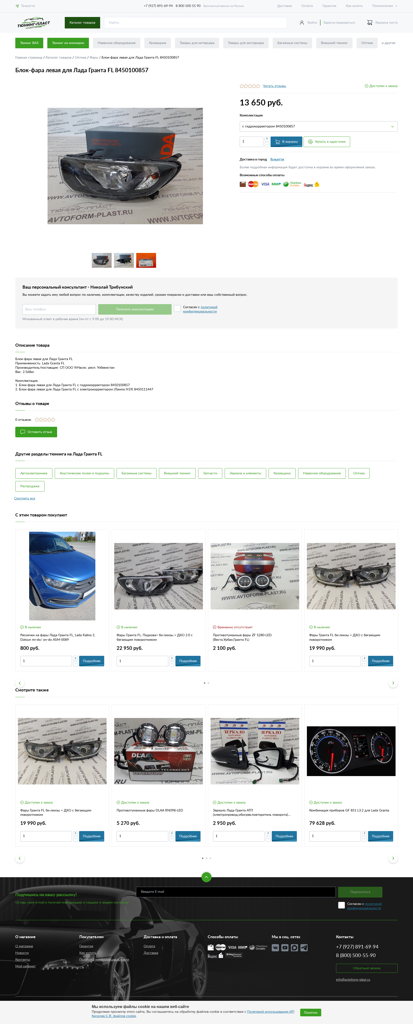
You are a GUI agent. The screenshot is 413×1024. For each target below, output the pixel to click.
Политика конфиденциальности (104, 959)
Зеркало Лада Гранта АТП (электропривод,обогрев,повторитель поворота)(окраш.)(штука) (250, 813)
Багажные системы (292, 43)
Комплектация (251, 115)
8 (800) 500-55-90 (356, 955)
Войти (312, 22)
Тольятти (28, 6)
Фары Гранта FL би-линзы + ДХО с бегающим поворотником (344, 637)
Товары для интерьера (197, 43)
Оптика (367, 43)
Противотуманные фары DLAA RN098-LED (150, 810)
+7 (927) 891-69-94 (158, 6)
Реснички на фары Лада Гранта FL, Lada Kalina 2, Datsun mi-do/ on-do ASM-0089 (57, 637)
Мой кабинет (25, 966)
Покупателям (382, 6)
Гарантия (329, 6)
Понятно (310, 1012)
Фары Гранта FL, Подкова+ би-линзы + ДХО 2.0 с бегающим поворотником (155, 637)
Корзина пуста (386, 22)
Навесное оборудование (117, 43)
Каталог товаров (82, 22)
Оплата (307, 6)
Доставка (284, 6)
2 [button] (208, 683)
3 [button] (210, 858)
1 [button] (204, 683)
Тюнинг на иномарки (68, 43)
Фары (94, 57)
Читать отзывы (274, 86)
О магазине (24, 946)
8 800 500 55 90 (188, 6)
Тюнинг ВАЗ (29, 43)
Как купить (354, 6)
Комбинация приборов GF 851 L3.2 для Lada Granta (349, 810)
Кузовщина (157, 43)
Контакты (22, 959)
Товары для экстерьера (246, 43)
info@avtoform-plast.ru (353, 979)
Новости (22, 953)
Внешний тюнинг (334, 43)
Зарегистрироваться (339, 22)
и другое (388, 43)
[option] (125, 166)
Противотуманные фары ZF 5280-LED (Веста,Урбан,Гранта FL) (242, 637)
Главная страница (29, 57)
